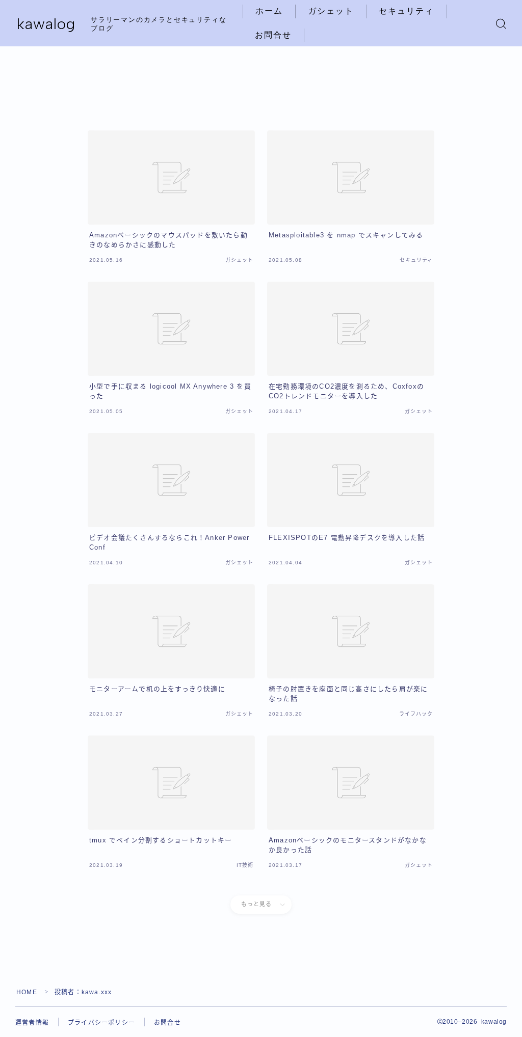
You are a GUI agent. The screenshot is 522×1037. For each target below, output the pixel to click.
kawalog (46, 23)
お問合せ (273, 35)
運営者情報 (32, 1022)
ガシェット (331, 11)
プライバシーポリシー (101, 1022)
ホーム (269, 11)
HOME (26, 992)
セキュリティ (406, 11)
